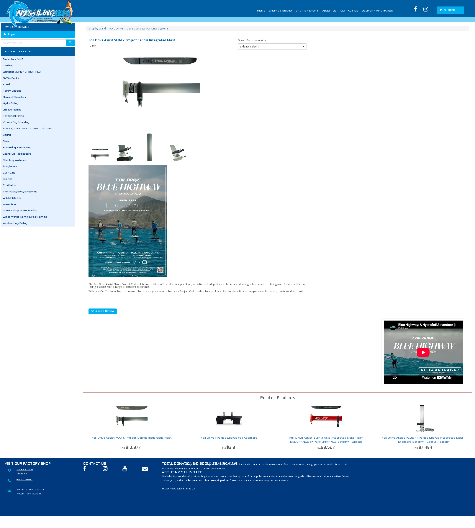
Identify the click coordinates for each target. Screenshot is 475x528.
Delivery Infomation (377, 11)
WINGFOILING (12, 198)
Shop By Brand (280, 11)
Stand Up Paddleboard (17, 154)
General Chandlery (14, 97)
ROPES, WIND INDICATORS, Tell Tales (27, 129)
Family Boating (12, 91)
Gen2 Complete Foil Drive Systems (147, 28)
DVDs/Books (11, 78)
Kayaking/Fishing (13, 116)
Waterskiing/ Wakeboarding (20, 210)
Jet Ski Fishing (12, 110)
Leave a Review (104, 311)
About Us (329, 11)
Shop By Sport (307, 11)
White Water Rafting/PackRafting (25, 217)
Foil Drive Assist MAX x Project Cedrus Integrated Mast (131, 438)
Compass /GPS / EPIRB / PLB (22, 72)
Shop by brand (97, 28)
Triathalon (9, 185)
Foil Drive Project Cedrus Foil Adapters (229, 438)
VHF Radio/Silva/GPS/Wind (20, 192)
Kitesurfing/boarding (16, 122)
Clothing (8, 66)
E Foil (6, 84)
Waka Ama (9, 204)
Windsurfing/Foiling (15, 223)
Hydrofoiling (10, 103)
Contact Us (349, 11)
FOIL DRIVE (116, 28)
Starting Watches (14, 160)
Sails (6, 141)
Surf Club (9, 173)
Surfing (7, 179)
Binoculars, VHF (13, 59)
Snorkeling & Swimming (17, 147)
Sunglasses (10, 166)
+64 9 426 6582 (24, 479)
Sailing (7, 135)
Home (261, 11)
